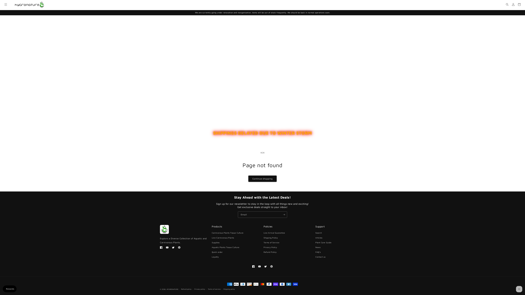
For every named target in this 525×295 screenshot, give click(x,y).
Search (318, 233)
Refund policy (186, 289)
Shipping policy (229, 289)
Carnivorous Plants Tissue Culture (227, 233)
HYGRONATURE (172, 289)
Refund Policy (270, 252)
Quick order (217, 252)
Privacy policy (199, 289)
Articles (318, 238)
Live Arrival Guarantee (274, 233)
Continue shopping (262, 179)
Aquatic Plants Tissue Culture (225, 247)
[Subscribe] (284, 214)
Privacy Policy (270, 247)
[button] (6, 5)
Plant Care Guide (323, 242)
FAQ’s (318, 252)
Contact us (320, 257)
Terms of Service (271, 242)
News (317, 247)
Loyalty (215, 257)
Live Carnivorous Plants (223, 238)
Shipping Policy (271, 238)
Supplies (216, 242)
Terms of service (214, 289)
